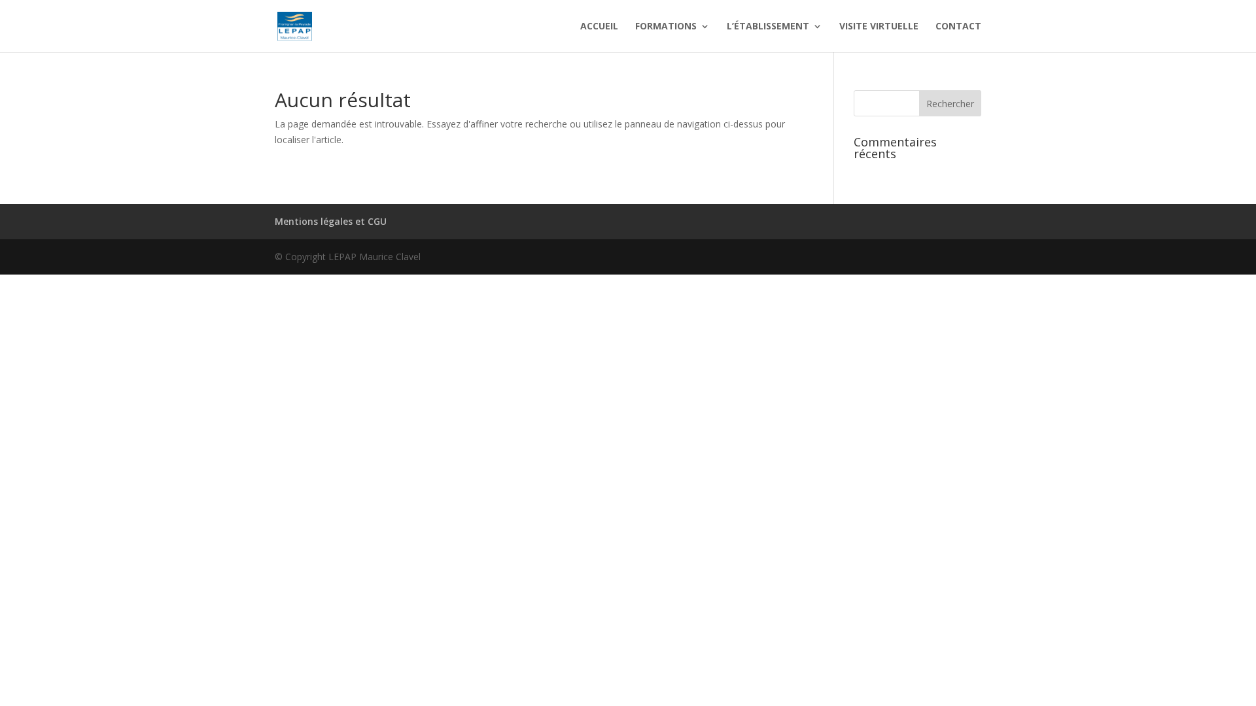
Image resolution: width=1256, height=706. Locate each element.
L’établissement (768, 27)
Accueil (599, 27)
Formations (666, 27)
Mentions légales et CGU (331, 221)
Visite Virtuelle (878, 27)
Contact (958, 27)
